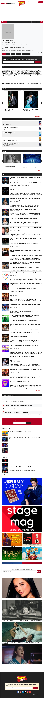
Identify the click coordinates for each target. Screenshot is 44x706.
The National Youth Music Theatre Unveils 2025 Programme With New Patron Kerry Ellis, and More (25, 263)
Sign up (39, 571)
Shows (11, 21)
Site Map (31, 694)
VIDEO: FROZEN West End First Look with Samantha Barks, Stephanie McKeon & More (31, 165)
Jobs (20, 21)
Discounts (32, 563)
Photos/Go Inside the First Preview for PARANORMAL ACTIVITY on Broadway (22, 462)
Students (23, 21)
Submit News (22, 694)
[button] (41, 22)
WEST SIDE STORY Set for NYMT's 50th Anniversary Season (13, 47)
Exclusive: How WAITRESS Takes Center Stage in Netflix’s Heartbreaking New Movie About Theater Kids (22, 664)
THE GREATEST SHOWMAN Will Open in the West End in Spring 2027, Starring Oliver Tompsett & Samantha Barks (20, 643)
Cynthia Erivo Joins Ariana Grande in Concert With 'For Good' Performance (22, 470)
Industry (14, 21)
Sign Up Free (38, 61)
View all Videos (4, 474)
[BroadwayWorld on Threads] (28, 692)
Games (29, 21)
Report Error (35, 694)
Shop (26, 21)
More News (38, 390)
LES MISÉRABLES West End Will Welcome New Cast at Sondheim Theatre (15, 44)
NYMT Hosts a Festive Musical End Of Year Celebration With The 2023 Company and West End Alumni (26, 380)
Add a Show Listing (11, 3)
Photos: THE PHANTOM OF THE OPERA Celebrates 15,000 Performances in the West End (22, 335)
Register (33, 21)
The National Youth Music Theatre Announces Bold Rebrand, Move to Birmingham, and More (25, 273)
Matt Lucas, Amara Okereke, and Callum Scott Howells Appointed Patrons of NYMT (24, 346)
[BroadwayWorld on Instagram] (21, 692)
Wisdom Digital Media (19, 695)
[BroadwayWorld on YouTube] (30, 692)
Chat (17, 21)
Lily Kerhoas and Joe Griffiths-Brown (31, 110)
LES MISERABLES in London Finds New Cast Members (23, 209)
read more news (39, 52)
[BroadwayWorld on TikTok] (25, 692)
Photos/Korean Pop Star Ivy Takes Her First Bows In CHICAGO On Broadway (23, 459)
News (8, 21)
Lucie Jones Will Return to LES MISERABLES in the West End (24, 218)
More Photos (37, 116)
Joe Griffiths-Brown (9, 110)
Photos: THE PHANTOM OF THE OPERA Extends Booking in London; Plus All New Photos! (12, 113)
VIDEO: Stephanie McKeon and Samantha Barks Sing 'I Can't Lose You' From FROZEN (11, 164)
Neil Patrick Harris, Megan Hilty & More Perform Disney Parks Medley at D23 (22, 466)
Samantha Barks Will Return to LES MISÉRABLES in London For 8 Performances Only (17, 50)
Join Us (18, 694)
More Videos (37, 170)
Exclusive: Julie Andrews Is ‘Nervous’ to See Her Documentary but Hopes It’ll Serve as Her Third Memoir (22, 620)
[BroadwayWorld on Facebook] (18, 692)
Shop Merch (4, 3)
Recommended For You (6, 428)
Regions (27, 694)
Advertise (8, 694)
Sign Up (28, 423)
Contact (15, 694)
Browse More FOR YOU (21, 456)
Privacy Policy (33, 695)
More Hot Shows (11, 563)
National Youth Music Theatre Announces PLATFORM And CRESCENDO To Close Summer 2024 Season (24, 316)
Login (38, 21)
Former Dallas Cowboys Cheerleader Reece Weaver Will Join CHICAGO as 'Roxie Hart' (18, 599)
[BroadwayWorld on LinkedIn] (23, 692)
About (12, 694)
